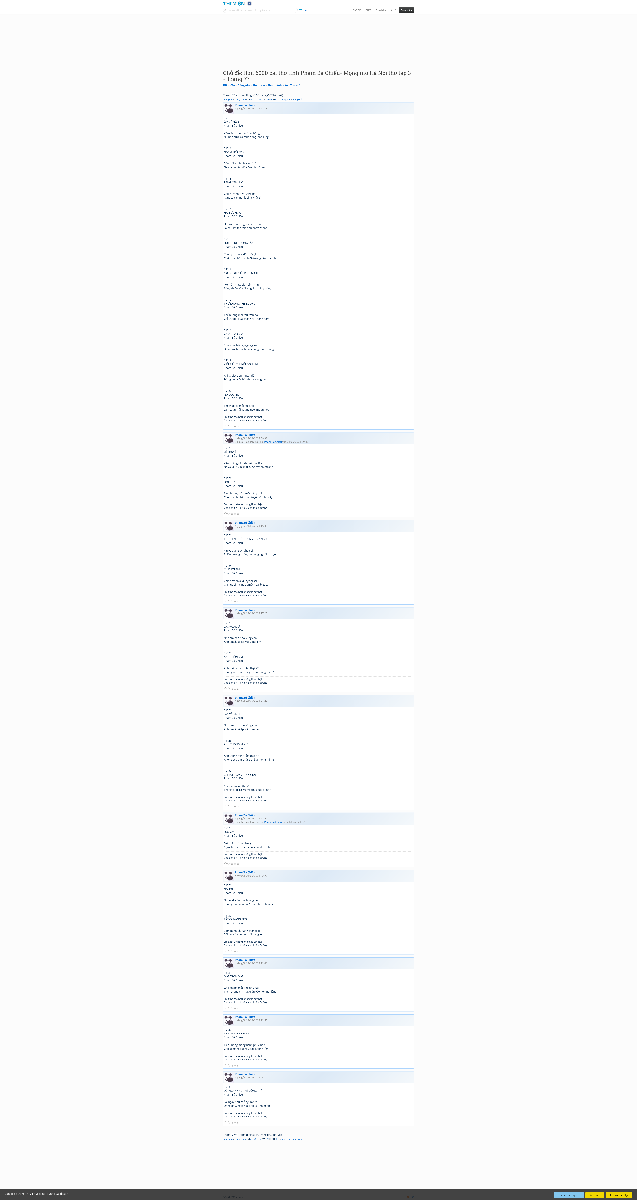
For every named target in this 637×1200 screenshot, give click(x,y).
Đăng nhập (406, 10)
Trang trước (240, 99)
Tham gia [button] (381, 10)
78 (268, 99)
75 (255, 99)
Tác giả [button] (357, 10)
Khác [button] (393, 10)
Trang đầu (228, 99)
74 (251, 99)
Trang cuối (297, 99)
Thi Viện (234, 3)
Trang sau (286, 99)
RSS (412, 1197)
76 (259, 99)
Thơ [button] (368, 10)
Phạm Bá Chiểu (245, 105)
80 (276, 99)
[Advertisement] (318, 39)
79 (272, 99)
